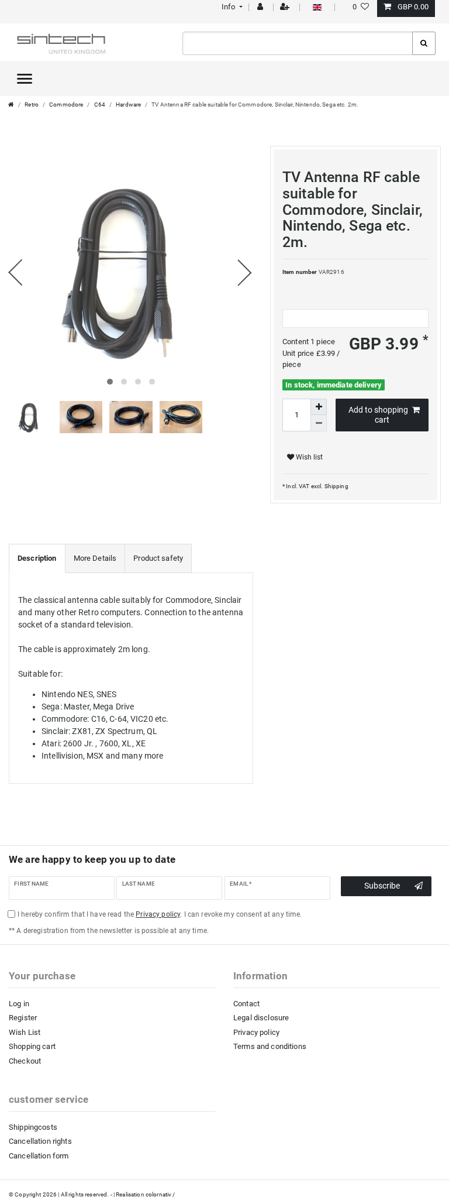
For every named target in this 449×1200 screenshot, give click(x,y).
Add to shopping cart (378, 415)
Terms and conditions (269, 1046)
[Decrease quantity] (318, 423)
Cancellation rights (40, 1141)
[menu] (24, 78)
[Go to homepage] (11, 104)
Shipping (335, 486)
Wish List (24, 1032)
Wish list (308, 457)
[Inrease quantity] (318, 407)
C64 (99, 104)
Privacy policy (256, 1032)
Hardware (128, 104)
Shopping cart (32, 1046)
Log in (19, 1003)
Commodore (66, 104)
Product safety (158, 558)
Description (37, 558)
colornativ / (160, 1194)
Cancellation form (38, 1155)
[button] (230, 6)
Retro (32, 104)
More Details (95, 558)
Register (23, 1017)
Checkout (25, 1061)
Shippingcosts (33, 1127)
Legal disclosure (261, 1017)
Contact (246, 1003)
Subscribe (382, 885)
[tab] (37, 558)
